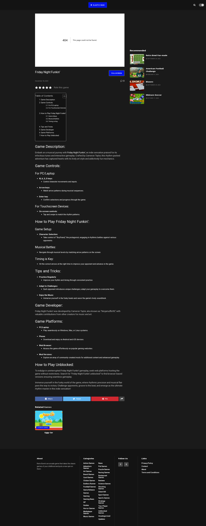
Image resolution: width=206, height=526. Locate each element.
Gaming (86, 496)
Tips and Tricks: (47, 127)
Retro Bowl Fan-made (156, 55)
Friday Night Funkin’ (76, 152)
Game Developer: (47, 130)
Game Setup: (53, 116)
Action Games (88, 463)
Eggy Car (49, 432)
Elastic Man (99, 5)
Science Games (104, 484)
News (100, 463)
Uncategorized (104, 516)
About (144, 469)
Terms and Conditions (150, 472)
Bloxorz (149, 82)
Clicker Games (89, 481)
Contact (145, 466)
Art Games (87, 471)
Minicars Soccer (154, 95)
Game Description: (48, 100)
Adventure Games (87, 467)
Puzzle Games (104, 469)
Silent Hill (102, 492)
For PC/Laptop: (54, 105)
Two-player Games (103, 507)
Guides (86, 505)
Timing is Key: (53, 121)
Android (66, 339)
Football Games (89, 487)
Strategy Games (101, 502)
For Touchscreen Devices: (57, 108)
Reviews (101, 481)
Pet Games (102, 466)
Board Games (88, 474)
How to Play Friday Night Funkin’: (53, 113)
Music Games (88, 516)
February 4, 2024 (153, 74)
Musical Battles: (54, 119)
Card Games (88, 477)
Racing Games (104, 472)
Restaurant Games (102, 476)
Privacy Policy (147, 463)
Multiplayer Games (87, 512)
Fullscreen (116, 73)
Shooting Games (102, 488)
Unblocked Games (102, 512)
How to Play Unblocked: (50, 136)
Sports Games (104, 498)
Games (86, 493)
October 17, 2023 (153, 98)
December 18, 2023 (41, 81)
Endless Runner (89, 484)
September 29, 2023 (153, 58)
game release (89, 490)
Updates (101, 519)
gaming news (88, 499)
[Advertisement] (150, 28)
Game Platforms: (47, 133)
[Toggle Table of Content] (63, 96)
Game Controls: (47, 103)
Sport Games (103, 495)
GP (84, 502)
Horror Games (42, 427)
